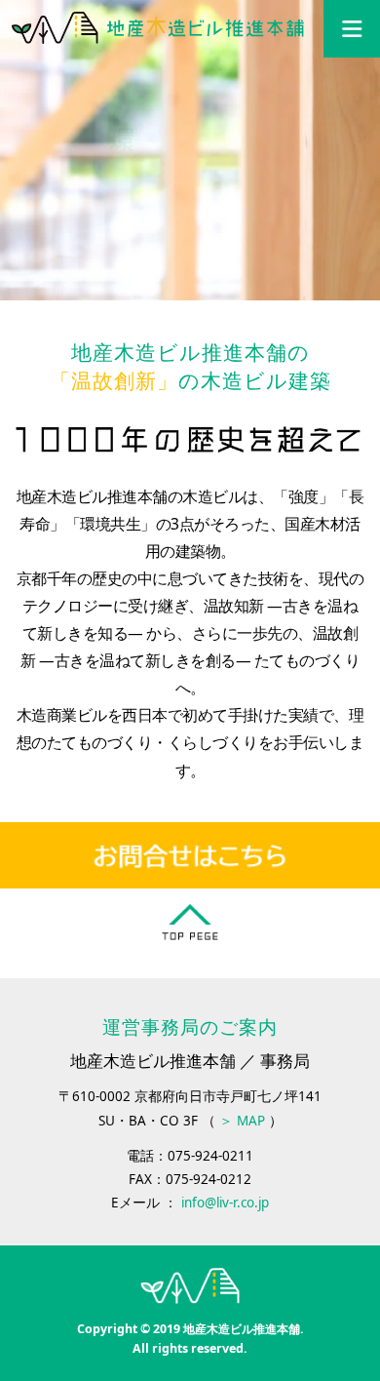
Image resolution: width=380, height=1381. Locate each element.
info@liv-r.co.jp (225, 1202)
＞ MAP (242, 1120)
